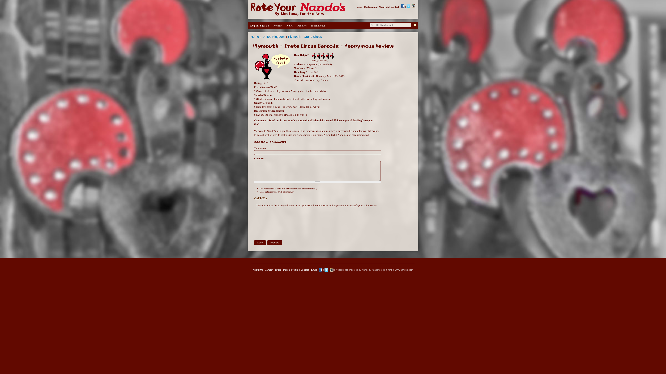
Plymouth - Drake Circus (305, 36)
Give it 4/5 (327, 56)
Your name (260, 148)
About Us (384, 6)
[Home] (298, 9)
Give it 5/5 (331, 56)
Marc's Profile (290, 269)
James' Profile (273, 269)
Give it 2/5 (318, 56)
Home (359, 6)
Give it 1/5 (313, 56)
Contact (395, 6)
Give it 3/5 (322, 56)
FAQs (314, 269)
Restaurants (370, 6)
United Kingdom (273, 36)
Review (278, 25)
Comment (260, 158)
